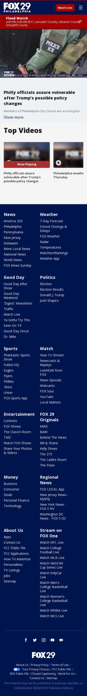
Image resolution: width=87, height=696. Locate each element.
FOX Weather (50, 236)
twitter (35, 640)
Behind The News (53, 437)
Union (8, 392)
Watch (46, 348)
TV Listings (12, 570)
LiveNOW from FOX (51, 372)
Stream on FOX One (51, 533)
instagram (43, 640)
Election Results (52, 289)
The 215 (46, 454)
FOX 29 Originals (49, 416)
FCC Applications (16, 553)
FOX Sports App (15, 398)
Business (10, 483)
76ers (8, 387)
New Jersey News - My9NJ (54, 497)
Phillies (9, 381)
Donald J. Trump (52, 295)
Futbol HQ (11, 365)
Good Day (14, 277)
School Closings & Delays (53, 228)
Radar (44, 242)
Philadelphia (13, 226)
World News (13, 260)
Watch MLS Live (52, 616)
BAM (43, 432)
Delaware (11, 243)
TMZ (7, 437)
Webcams (47, 385)
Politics (47, 277)
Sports (10, 348)
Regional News (49, 479)
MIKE (44, 426)
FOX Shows (12, 426)
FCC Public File (15, 548)
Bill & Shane (49, 443)
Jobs (7, 575)
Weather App (49, 258)
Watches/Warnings (54, 253)
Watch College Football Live (50, 550)
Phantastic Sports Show (17, 357)
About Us (13, 530)
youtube (52, 640)
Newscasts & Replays (50, 362)
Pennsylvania (13, 232)
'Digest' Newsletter (18, 303)
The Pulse (47, 465)
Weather (49, 214)
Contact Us (12, 542)
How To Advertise (17, 559)
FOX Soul (47, 391)
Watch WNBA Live (53, 610)
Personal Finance (16, 500)
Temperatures (50, 247)
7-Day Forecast (51, 221)
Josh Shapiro (49, 300)
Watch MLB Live (52, 557)
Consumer (11, 489)
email (61, 640)
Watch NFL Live (52, 542)
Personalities (13, 564)
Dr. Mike (10, 336)
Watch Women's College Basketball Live (54, 600)
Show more (13, 117)
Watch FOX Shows (17, 443)
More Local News (17, 248)
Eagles (8, 370)
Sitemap (10, 581)
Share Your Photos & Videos (18, 450)
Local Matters (50, 402)
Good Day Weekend (11, 295)
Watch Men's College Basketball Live (54, 586)
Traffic (8, 309)
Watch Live (65, 7)
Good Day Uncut (16, 331)
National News (15, 254)
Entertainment (19, 414)
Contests (10, 421)
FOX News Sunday (17, 265)
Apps (7, 537)
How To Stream (52, 355)
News (9, 214)
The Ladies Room (53, 459)
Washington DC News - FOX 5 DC (53, 516)
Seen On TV (12, 325)
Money (11, 477)
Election (46, 284)
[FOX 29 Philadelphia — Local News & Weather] (17, 7)
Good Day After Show (15, 286)
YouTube (46, 396)
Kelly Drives (48, 448)
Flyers (8, 376)
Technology (12, 506)
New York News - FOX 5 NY (53, 506)
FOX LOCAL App (52, 489)
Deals (8, 495)
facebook (26, 640)
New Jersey (12, 237)
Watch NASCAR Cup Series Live (51, 565)
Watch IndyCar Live (51, 575)
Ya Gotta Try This (17, 320)
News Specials (50, 380)
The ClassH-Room (17, 432)
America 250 (13, 221)
